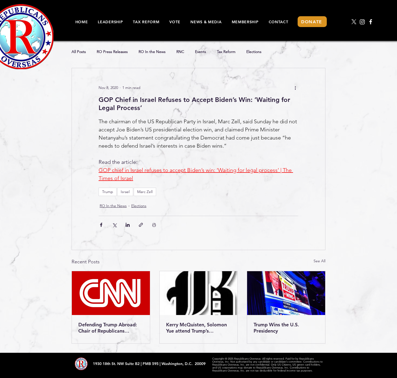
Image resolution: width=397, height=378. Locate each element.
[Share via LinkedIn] (127, 224)
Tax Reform (226, 51)
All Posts (79, 51)
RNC (180, 51)
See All (319, 260)
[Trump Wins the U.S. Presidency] (286, 293)
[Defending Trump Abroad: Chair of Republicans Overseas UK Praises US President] (111, 293)
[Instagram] (362, 21)
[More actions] (295, 87)
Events (200, 51)
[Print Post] (154, 224)
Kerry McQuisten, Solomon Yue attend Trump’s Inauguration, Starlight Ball (196, 327)
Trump (107, 191)
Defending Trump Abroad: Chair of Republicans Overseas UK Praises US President (107, 327)
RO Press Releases (112, 51)
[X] (354, 21)
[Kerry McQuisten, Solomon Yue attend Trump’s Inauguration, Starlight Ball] (199, 293)
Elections (253, 51)
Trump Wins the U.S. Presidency (276, 327)
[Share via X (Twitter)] (114, 224)
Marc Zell (145, 191)
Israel (125, 191)
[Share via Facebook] (101, 224)
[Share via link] (140, 224)
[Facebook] (370, 21)
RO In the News (152, 51)
